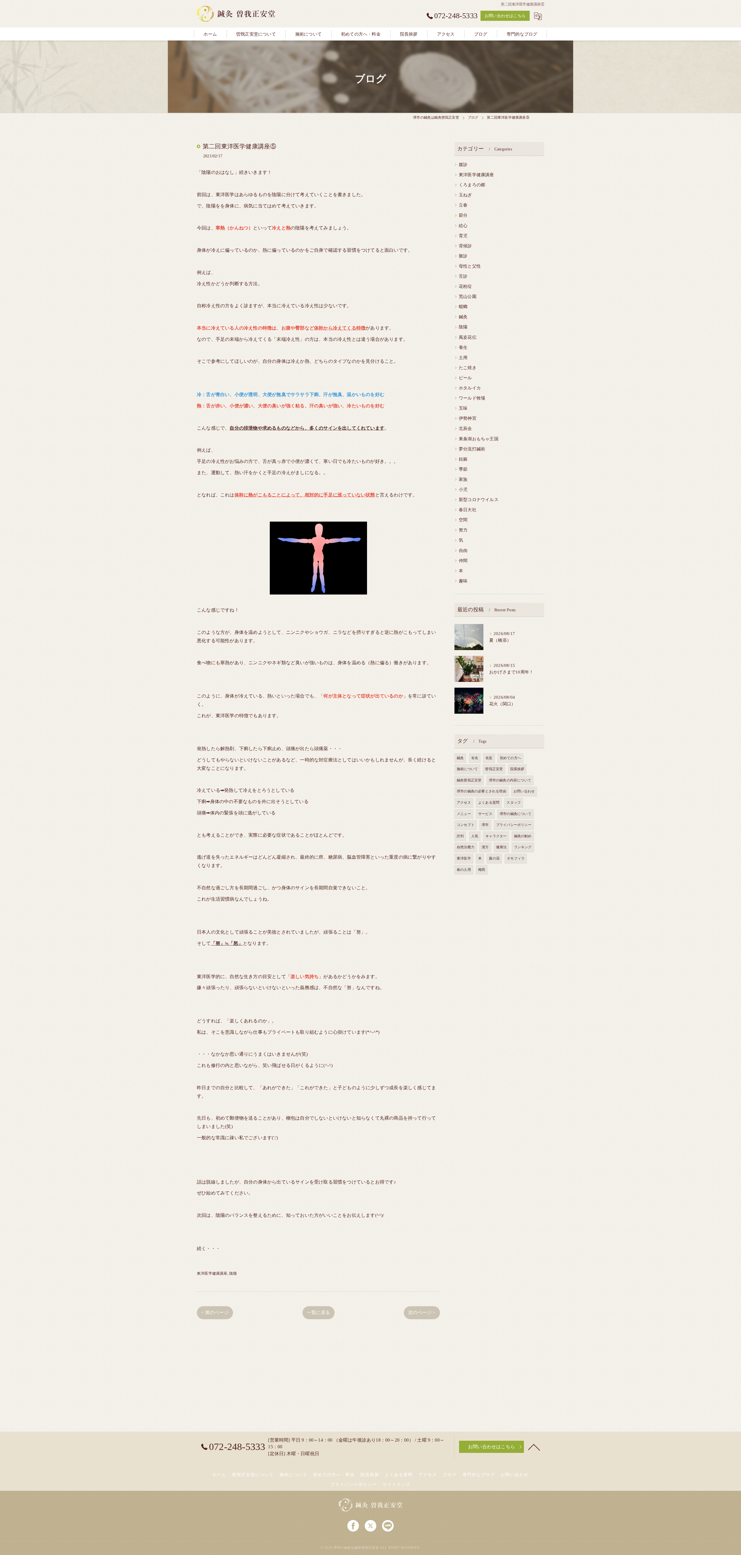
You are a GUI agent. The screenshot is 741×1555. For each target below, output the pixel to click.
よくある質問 (488, 802)
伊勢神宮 (467, 418)
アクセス (464, 802)
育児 (463, 235)
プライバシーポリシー (513, 825)
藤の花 (494, 858)
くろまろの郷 (472, 185)
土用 (463, 357)
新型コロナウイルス (478, 499)
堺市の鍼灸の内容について (510, 780)
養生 (463, 347)
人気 (474, 836)
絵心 (463, 225)
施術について (467, 769)
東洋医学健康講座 (212, 1273)
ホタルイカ (470, 388)
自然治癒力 (465, 847)
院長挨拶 (517, 769)
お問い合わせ (524, 791)
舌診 (463, 276)
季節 (463, 469)
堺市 (485, 825)
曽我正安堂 (494, 769)
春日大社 (467, 509)
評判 (460, 836)
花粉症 (465, 286)
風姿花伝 (467, 337)
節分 (463, 215)
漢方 (485, 847)
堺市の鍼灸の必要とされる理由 (481, 791)
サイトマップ (396, 1484)
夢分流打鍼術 (472, 449)
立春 (463, 205)
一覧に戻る (318, 1312)
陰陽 (233, 1273)
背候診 (465, 246)
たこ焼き (467, 367)
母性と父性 (470, 266)
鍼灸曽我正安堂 (469, 780)
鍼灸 (463, 316)
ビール (465, 378)
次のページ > (421, 1312)
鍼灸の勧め (523, 836)
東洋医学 (464, 858)
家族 (463, 479)
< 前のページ (214, 1312)
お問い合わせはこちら (505, 16)
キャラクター (496, 836)
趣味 (463, 581)
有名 (474, 758)
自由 (463, 550)
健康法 (501, 847)
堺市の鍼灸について (515, 814)
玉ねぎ (465, 195)
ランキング (523, 847)
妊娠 (463, 459)
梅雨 (481, 870)
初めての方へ (510, 758)
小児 (463, 489)
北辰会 (465, 428)
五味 (463, 408)
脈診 (463, 256)
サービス (485, 814)
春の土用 (464, 870)
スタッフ (514, 802)
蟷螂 (463, 306)
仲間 (463, 560)
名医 (488, 758)
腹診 (463, 164)
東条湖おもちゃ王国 (478, 439)
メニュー (464, 814)
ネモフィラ (515, 858)
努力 (463, 530)
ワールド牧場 (472, 398)
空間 (463, 520)
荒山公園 (467, 296)
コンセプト (465, 825)
